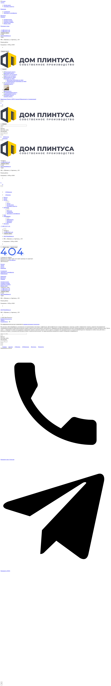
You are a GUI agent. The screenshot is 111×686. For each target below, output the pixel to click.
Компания (3, 268)
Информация (4, 273)
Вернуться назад (5, 260)
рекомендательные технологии (31, 324)
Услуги (2, 267)
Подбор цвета (7, 5)
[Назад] (8, 202)
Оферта (2, 320)
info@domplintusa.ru (6, 35)
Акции (2, 265)
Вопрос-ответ (7, 23)
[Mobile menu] (2, 140)
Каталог (3, 264)
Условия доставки (8, 20)
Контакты (3, 277)
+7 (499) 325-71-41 (5, 30)
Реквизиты (3, 276)
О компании (7, 11)
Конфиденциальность (6, 319)
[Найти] (6, 133)
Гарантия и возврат (9, 22)
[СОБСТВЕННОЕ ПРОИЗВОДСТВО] (37, 67)
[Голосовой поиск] (3, 133)
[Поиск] (2, 101)
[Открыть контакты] (1, 683)
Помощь (3, 279)
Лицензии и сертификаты (10, 13)
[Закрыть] (2, 186)
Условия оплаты (8, 19)
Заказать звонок (5, 32)
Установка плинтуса (9, 6)
